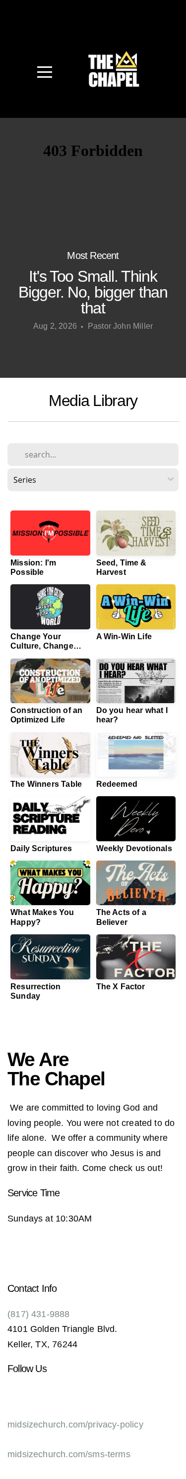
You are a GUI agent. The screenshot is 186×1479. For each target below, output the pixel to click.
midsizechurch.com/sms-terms (68, 1454)
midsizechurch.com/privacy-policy (75, 1424)
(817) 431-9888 (38, 1314)
